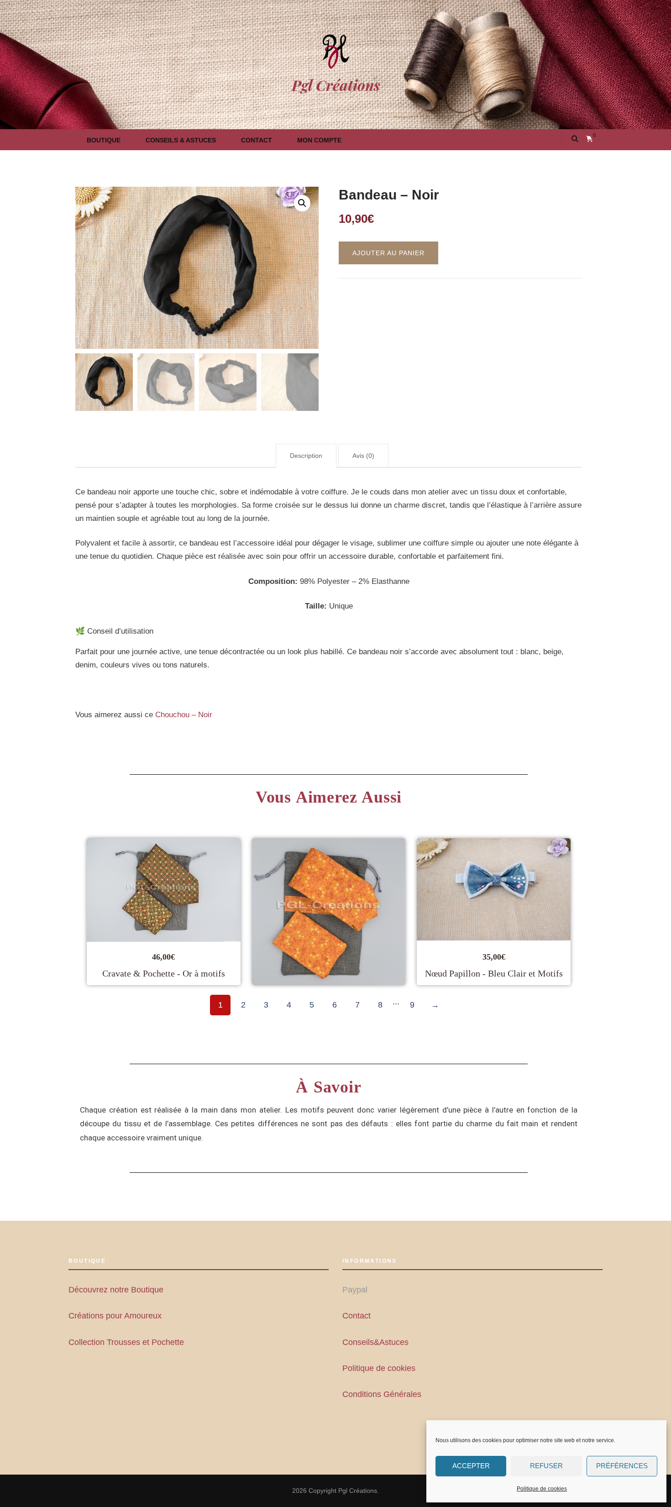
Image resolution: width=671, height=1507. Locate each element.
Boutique (104, 140)
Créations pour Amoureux (115, 1315)
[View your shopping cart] (589, 139)
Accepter (471, 1466)
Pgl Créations (336, 85)
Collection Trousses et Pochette (126, 1342)
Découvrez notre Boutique (115, 1289)
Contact (256, 140)
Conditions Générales (381, 1394)
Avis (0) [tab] (363, 455)
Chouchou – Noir (183, 714)
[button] (302, 203)
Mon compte (319, 140)
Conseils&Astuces (375, 1342)
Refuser (546, 1466)
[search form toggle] (574, 139)
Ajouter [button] (223, 911)
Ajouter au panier (388, 253)
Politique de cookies (542, 1489)
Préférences (622, 1466)
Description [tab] (306, 455)
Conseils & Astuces (181, 140)
